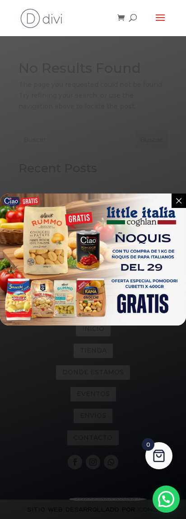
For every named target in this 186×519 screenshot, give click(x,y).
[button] (166, 499)
